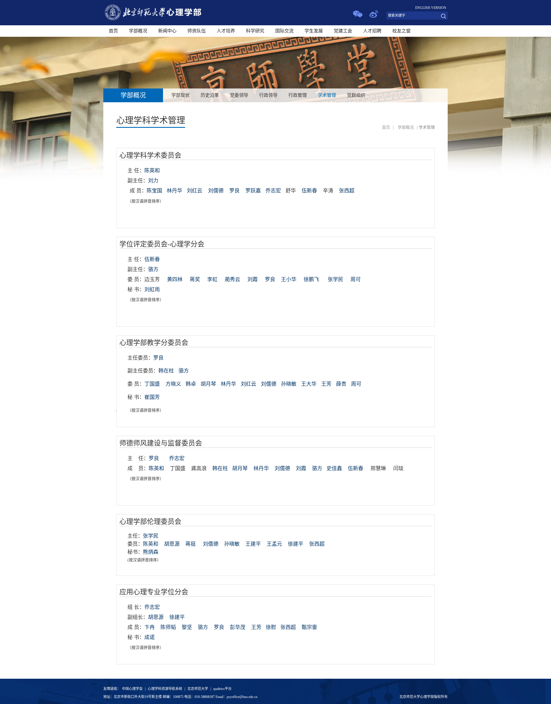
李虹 (212, 279)
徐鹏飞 (311, 279)
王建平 (253, 544)
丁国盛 (152, 384)
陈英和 (150, 544)
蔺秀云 (232, 279)
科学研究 (255, 30)
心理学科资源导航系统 (165, 689)
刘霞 (252, 279)
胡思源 (172, 544)
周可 (355, 279)
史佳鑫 (334, 468)
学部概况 (138, 30)
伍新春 (309, 191)
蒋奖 (195, 279)
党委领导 (239, 95)
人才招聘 (372, 30)
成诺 (149, 637)
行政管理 (297, 95)
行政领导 (268, 95)
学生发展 (313, 30)
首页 (113, 30)
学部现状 (180, 95)
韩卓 (191, 384)
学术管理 (327, 95)
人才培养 (226, 30)
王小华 (288, 279)
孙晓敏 (232, 544)
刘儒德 (216, 191)
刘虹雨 (152, 289)
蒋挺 (190, 544)
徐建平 (295, 544)
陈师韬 (168, 627)
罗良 (234, 191)
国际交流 (284, 30)
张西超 (317, 544)
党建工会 (343, 30)
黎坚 (187, 627)
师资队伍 (196, 30)
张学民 (335, 279)
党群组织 (356, 95)
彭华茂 (237, 627)
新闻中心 (167, 30)
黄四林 (175, 279)
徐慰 (271, 627)
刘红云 (194, 191)
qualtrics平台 (222, 689)
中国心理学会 (132, 689)
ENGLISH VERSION (430, 8)
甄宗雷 (309, 627)
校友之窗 (401, 30)
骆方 (184, 371)
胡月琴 (240, 468)
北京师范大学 (197, 689)
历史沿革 (210, 95)
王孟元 (274, 544)
